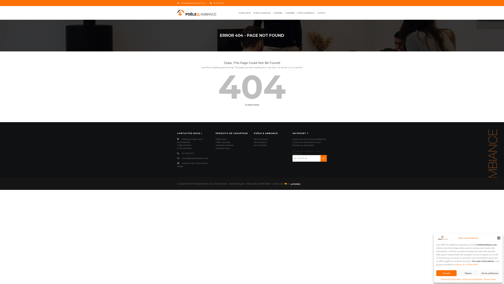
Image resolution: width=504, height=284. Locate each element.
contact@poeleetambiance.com (193, 3)
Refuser (468, 273)
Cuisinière (290, 13)
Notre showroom (261, 139)
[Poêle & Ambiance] (197, 12)
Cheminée (277, 13)
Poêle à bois (245, 13)
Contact (321, 13)
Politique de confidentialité (451, 279)
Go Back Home (252, 105)
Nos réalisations (260, 142)
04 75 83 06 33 (218, 3)
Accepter (446, 273)
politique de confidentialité (466, 264)
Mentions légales (490, 279)
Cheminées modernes (225, 145)
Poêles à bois (221, 139)
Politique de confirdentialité (258, 184)
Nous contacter (260, 145)
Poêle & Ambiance (305, 13)
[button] (498, 238)
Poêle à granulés (262, 13)
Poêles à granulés (223, 142)
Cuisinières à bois (223, 148)
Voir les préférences (489, 273)
